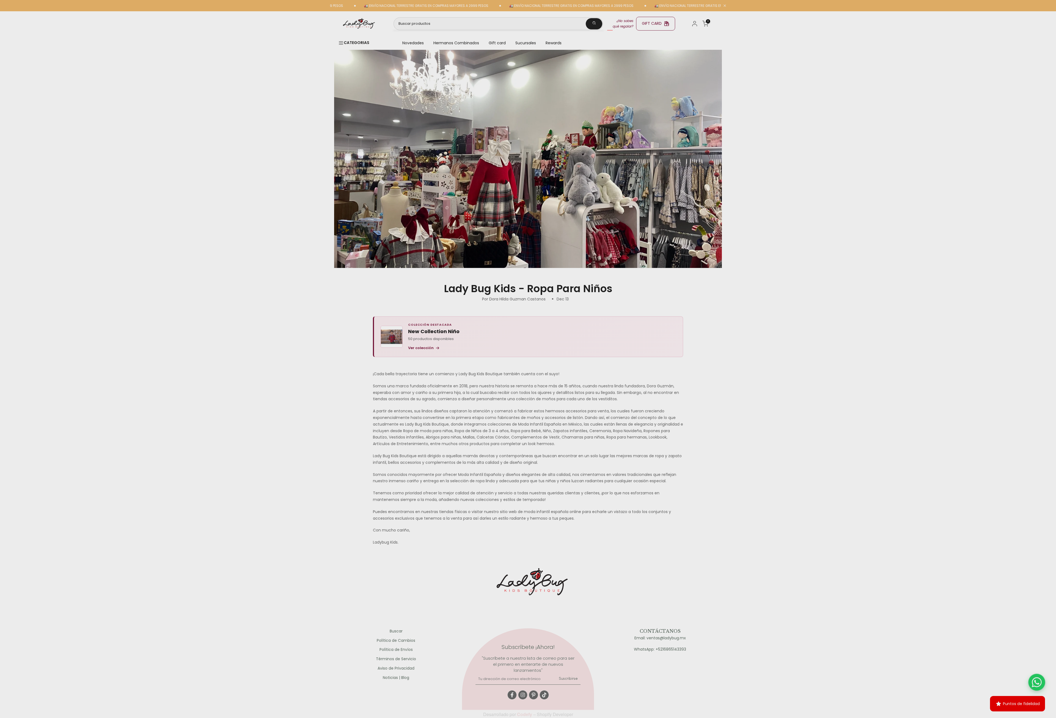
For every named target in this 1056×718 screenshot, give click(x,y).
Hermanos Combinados (456, 43)
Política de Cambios (396, 640)
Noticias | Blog (396, 677)
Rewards (554, 43)
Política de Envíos (396, 649)
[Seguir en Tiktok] (544, 695)
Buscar (396, 631)
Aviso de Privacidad (396, 668)
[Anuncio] (393, 6)
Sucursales (525, 43)
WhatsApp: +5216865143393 (660, 649)
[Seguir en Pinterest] (533, 695)
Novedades (413, 43)
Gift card (497, 43)
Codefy (525, 714)
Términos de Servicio (396, 659)
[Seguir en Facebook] (512, 695)
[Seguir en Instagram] (522, 695)
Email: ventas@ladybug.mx (660, 638)
